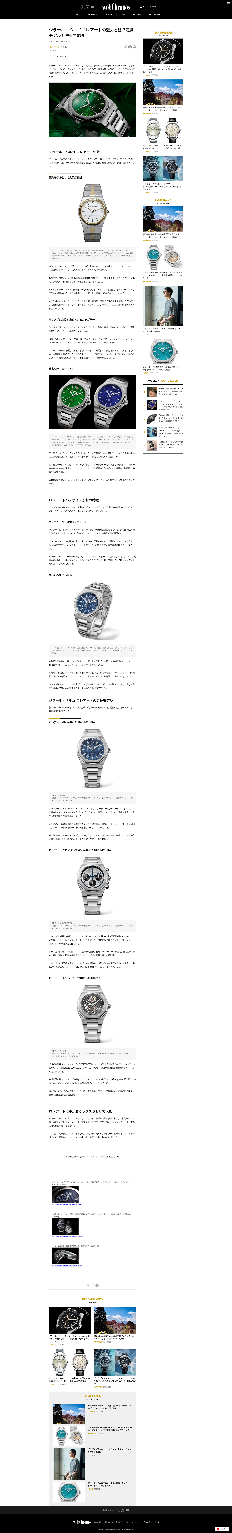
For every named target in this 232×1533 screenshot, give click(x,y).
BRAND (137, 14)
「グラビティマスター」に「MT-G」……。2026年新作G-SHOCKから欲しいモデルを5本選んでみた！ (115, 1381)
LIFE (123, 14)
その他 (67, 42)
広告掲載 (147, 1522)
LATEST (75, 14)
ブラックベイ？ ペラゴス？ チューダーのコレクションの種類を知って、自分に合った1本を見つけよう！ (69, 1338)
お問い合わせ (108, 1522)
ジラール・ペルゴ (58, 56)
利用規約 (119, 1522)
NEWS (109, 14)
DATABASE (155, 14)
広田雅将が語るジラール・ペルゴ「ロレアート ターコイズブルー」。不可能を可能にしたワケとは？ (162, 275)
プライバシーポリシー (133, 1522)
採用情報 (156, 1522)
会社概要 (97, 1522)
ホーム (51, 42)
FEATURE (93, 14)
